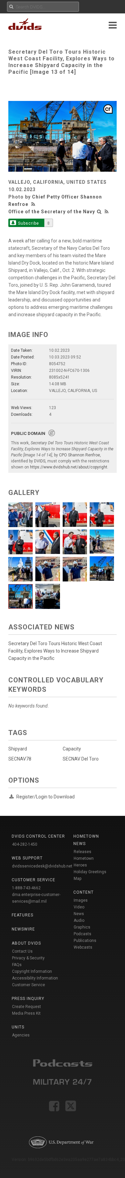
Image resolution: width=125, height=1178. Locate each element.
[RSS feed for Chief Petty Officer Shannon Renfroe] (34, 204)
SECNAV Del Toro (81, 759)
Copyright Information (32, 971)
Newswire (23, 929)
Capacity (72, 748)
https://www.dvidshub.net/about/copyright (68, 467)
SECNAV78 (19, 759)
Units (18, 1027)
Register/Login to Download (45, 796)
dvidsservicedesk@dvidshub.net (42, 866)
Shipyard (17, 748)
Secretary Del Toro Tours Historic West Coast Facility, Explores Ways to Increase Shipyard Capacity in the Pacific (55, 651)
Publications (85, 940)
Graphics (82, 927)
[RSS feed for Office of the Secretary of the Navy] (107, 211)
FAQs (17, 964)
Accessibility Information (35, 978)
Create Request (26, 1006)
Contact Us (22, 951)
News (79, 913)
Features (22, 915)
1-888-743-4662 (26, 888)
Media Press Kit (26, 1013)
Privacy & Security (28, 958)
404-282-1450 (24, 844)
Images (81, 900)
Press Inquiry (28, 998)
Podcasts (82, 934)
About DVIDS (26, 943)
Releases (82, 851)
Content (83, 892)
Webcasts (83, 947)
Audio (79, 920)
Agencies (21, 1035)
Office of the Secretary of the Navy (51, 211)
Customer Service (28, 985)
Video (79, 907)
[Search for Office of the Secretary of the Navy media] (99, 211)
